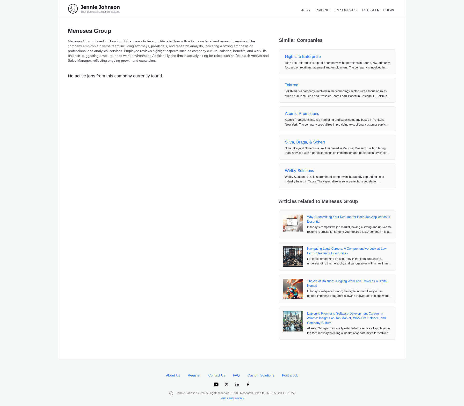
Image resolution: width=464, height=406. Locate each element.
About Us (173, 375)
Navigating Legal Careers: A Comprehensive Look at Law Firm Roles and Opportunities (346, 251)
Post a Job (290, 375)
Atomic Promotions (302, 113)
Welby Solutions (299, 170)
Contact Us (216, 375)
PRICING (323, 10)
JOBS (305, 10)
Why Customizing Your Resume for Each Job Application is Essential (348, 219)
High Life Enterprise (303, 56)
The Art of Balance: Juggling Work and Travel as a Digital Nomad (347, 283)
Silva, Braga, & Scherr (305, 142)
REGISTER (370, 10)
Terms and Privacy (232, 398)
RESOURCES (345, 10)
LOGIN (388, 10)
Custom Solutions (260, 375)
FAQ (236, 375)
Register (194, 375)
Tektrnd (291, 85)
